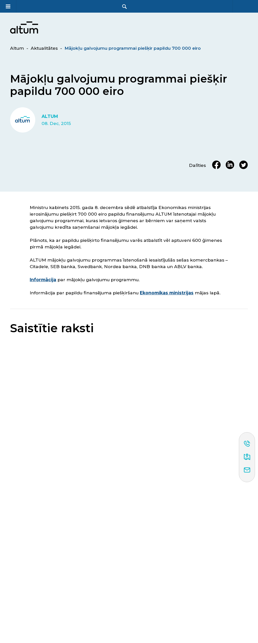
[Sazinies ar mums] (247, 470)
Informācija (43, 279)
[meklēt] (124, 6)
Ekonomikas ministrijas (167, 292)
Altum (17, 48)
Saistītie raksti (52, 328)
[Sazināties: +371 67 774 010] (247, 444)
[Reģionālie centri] (247, 457)
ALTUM (50, 116)
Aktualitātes (44, 48)
